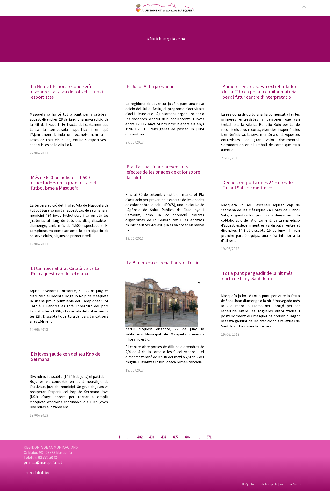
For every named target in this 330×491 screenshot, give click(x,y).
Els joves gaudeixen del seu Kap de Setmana (65, 356)
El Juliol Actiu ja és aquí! (151, 86)
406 (187, 437)
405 (175, 437)
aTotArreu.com (296, 484)
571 (209, 437)
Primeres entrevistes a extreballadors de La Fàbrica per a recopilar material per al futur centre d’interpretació (260, 91)
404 (163, 437)
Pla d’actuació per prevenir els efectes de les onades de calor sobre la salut (163, 172)
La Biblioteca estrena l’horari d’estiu (163, 263)
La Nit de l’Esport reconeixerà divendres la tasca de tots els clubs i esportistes (67, 91)
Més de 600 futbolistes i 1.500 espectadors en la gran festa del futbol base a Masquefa (63, 182)
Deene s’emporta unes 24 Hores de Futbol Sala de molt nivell (257, 185)
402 (139, 437)
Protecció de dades (36, 473)
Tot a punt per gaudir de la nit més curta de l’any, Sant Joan (257, 275)
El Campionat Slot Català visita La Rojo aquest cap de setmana (65, 270)
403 (151, 437)
